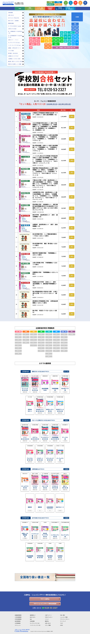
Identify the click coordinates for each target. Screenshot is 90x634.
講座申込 (47, 621)
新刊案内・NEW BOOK (13, 53)
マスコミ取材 (11, 50)
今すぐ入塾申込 (45, 599)
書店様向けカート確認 (58, 2)
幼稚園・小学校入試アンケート (14, 48)
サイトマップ (63, 621)
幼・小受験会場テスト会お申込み (15, 32)
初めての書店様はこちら (58, 4)
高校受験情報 (17, 621)
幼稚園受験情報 (18, 615)
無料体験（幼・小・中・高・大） (60, 8)
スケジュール (17, 625)
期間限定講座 (11, 23)
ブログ (61, 623)
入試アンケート (48, 615)
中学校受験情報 (18, 619)
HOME (20, 8)
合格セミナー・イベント (13, 40)
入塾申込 (80, 5)
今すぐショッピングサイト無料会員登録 (45, 604)
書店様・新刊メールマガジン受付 (15, 61)
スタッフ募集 (48, 625)
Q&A (31, 619)
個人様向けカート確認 (50, 2)
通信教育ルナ (33, 615)
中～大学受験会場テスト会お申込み (15, 36)
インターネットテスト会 (14, 45)
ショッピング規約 (64, 617)
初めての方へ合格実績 (65, 5)
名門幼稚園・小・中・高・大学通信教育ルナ (70, 8)
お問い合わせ (75, 5)
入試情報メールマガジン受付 (14, 58)
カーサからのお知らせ (15, 26)
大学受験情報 (17, 623)
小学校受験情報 (18, 617)
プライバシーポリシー (64, 619)
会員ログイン (85, 5)
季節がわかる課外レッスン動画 (14, 64)
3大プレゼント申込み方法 (13, 18)
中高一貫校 (62, 615)
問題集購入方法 (51, 4)
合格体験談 (10, 12)
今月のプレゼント (48, 617)
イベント (47, 619)
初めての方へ (33, 617)
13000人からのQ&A (12, 28)
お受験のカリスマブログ (13, 56)
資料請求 (71, 5)
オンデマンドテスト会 (14, 42)
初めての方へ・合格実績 (13, 20)
